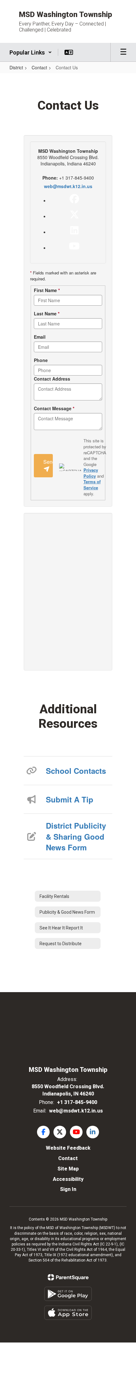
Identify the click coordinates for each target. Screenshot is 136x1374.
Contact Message (54, 408)
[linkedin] (74, 230)
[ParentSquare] (68, 1277)
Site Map (68, 1169)
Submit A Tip (69, 799)
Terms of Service (92, 485)
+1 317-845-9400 (77, 1102)
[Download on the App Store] (68, 1313)
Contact (39, 67)
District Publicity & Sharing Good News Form (76, 836)
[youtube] (74, 246)
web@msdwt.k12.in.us (68, 186)
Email (40, 337)
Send (48, 461)
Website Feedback (68, 1148)
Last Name (46, 313)
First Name (47, 290)
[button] (30, 52)
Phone (41, 360)
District (16, 67)
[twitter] (74, 214)
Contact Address (52, 379)
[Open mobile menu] (123, 52)
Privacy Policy (90, 473)
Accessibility (68, 1179)
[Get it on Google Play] (68, 1294)
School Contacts (76, 770)
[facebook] (74, 199)
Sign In (68, 1189)
